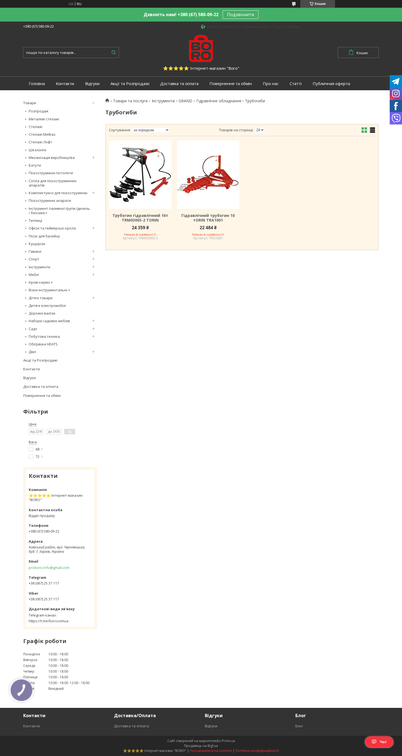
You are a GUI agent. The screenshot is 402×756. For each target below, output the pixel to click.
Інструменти (39, 266)
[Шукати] (113, 52)
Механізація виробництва (52, 157)
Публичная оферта (331, 84)
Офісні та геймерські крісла (52, 228)
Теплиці (35, 220)
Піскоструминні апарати (50, 200)
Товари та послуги (130, 100)
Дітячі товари (41, 297)
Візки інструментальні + (49, 289)
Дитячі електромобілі (47, 305)
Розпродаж (38, 111)
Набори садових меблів (49, 320)
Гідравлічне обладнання (218, 100)
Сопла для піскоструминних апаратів (53, 183)
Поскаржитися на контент (211, 750)
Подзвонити (240, 14)
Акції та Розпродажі (129, 84)
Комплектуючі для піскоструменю (58, 192)
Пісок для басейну (44, 236)
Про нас (271, 84)
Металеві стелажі (44, 119)
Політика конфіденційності (257, 750)
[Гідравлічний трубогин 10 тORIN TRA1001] (208, 175)
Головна (37, 84)
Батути (35, 165)
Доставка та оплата (179, 84)
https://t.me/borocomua (48, 620)
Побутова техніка (44, 336)
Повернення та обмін (230, 84)
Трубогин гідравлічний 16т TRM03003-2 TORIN (140, 218)
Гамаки (35, 251)
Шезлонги (37, 149)
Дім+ (32, 351)
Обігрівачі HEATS (43, 344)
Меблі (34, 274)
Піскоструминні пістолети (51, 172)
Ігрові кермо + (41, 282)
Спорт (34, 259)
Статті (296, 84)
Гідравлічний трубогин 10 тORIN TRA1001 (208, 218)
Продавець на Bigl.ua (201, 745)
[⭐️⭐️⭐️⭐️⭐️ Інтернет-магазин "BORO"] (201, 47)
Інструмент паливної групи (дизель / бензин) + (59, 210)
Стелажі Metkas (42, 134)
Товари (29, 102)
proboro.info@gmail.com (49, 567)
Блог (299, 725)
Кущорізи (37, 243)
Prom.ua (228, 740)
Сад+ (33, 328)
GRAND (185, 100)
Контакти (65, 84)
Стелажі (35, 126)
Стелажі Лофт (40, 141)
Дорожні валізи (42, 313)
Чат (383, 742)
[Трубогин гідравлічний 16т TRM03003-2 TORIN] (140, 175)
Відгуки (92, 84)
